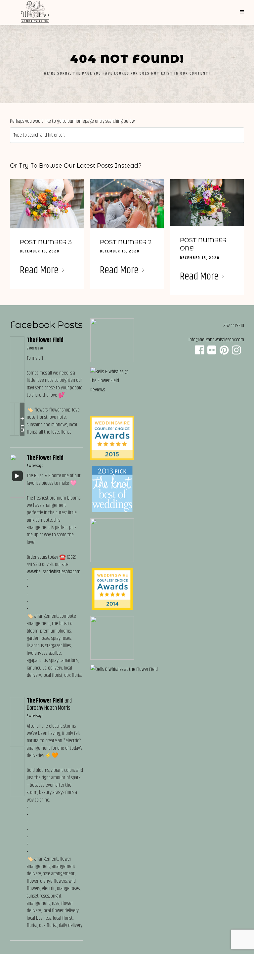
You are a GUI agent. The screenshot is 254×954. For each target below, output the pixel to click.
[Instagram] (236, 352)
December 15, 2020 (40, 251)
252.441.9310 (233, 325)
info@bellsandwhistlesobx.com (216, 340)
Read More (39, 270)
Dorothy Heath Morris (48, 708)
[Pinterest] (224, 352)
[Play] (17, 476)
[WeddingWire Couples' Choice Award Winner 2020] (124, 669)
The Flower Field (45, 340)
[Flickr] (211, 352)
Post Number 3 (46, 242)
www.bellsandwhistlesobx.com (53, 572)
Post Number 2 (126, 242)
